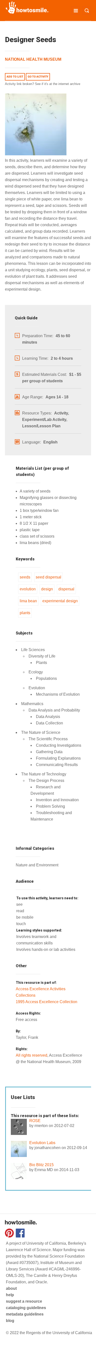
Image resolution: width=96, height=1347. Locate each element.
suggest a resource (24, 1301)
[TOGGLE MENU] (75, 10)
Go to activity (38, 76)
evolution (28, 589)
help (10, 1295)
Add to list (15, 76)
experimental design (60, 601)
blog (10, 1321)
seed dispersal (48, 577)
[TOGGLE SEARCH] (86, 10)
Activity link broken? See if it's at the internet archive (42, 84)
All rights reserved (31, 1055)
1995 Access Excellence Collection (46, 1002)
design (47, 589)
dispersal (66, 589)
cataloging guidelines (26, 1308)
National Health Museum (33, 59)
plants (25, 613)
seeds (25, 577)
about (11, 1288)
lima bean (28, 601)
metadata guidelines (25, 1314)
